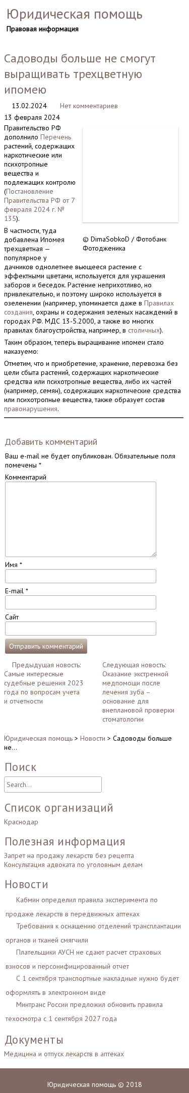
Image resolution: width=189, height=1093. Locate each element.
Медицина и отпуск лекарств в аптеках (64, 1053)
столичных (144, 330)
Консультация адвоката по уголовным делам (73, 864)
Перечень (55, 136)
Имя (13, 564)
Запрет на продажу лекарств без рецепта (69, 855)
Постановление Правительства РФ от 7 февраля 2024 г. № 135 (39, 205)
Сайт (12, 616)
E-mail (16, 590)
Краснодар (21, 821)
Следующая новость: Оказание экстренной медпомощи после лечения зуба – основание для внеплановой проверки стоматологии (138, 692)
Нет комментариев (89, 105)
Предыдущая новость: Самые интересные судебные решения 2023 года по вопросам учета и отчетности (44, 683)
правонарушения (30, 408)
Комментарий (25, 477)
